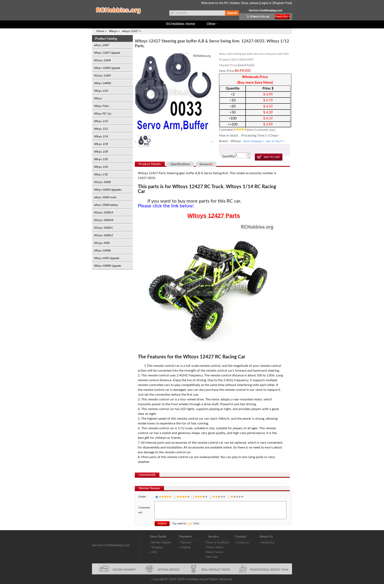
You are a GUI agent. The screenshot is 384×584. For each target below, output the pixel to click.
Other (211, 24)
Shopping (156, 547)
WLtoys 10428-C (103, 227)
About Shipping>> (253, 141)
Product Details (150, 164)
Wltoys (98, 98)
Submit (162, 523)
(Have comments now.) (261, 129)
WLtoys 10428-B (103, 220)
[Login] (263, 3)
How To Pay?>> (275, 141)
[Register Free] (282, 3)
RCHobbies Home (180, 24)
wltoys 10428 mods (105, 197)
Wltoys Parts (101, 106)
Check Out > (282, 16)
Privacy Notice (214, 547)
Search (232, 13)
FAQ (154, 552)
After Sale (212, 556)
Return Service (214, 552)
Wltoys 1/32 (101, 174)
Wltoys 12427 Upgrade (107, 52)
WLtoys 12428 (102, 60)
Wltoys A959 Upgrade (106, 258)
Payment (186, 542)
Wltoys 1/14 (101, 136)
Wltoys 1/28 (101, 151)
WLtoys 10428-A (103, 212)
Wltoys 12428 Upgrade (107, 67)
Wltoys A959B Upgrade (107, 265)
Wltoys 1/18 (101, 144)
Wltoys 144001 (102, 83)
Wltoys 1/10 (101, 121)
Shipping (186, 547)
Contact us (242, 542)
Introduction (267, 542)
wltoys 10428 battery (106, 204)
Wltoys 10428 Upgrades (108, 189)
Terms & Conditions (217, 542)
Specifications (180, 164)
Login (190, 523)
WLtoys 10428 (102, 182)
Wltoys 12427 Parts (213, 215)
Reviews (206, 164)
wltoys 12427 (101, 45)
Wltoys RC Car (102, 113)
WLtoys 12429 (102, 75)
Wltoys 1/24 (101, 90)
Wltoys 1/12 (101, 128)
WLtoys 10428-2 (103, 235)
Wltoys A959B (102, 250)
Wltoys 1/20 (101, 159)
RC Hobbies (232, 3)
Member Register (161, 542)
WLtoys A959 (102, 242)
